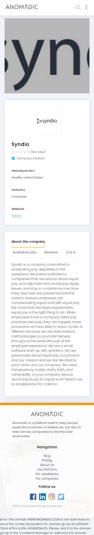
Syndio (17, 216)
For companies (47, 478)
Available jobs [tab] (25, 252)
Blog (47, 456)
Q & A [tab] (70, 252)
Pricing (47, 460)
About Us (47, 465)
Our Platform (47, 469)
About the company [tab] (28, 241)
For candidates (47, 474)
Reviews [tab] (51, 252)
